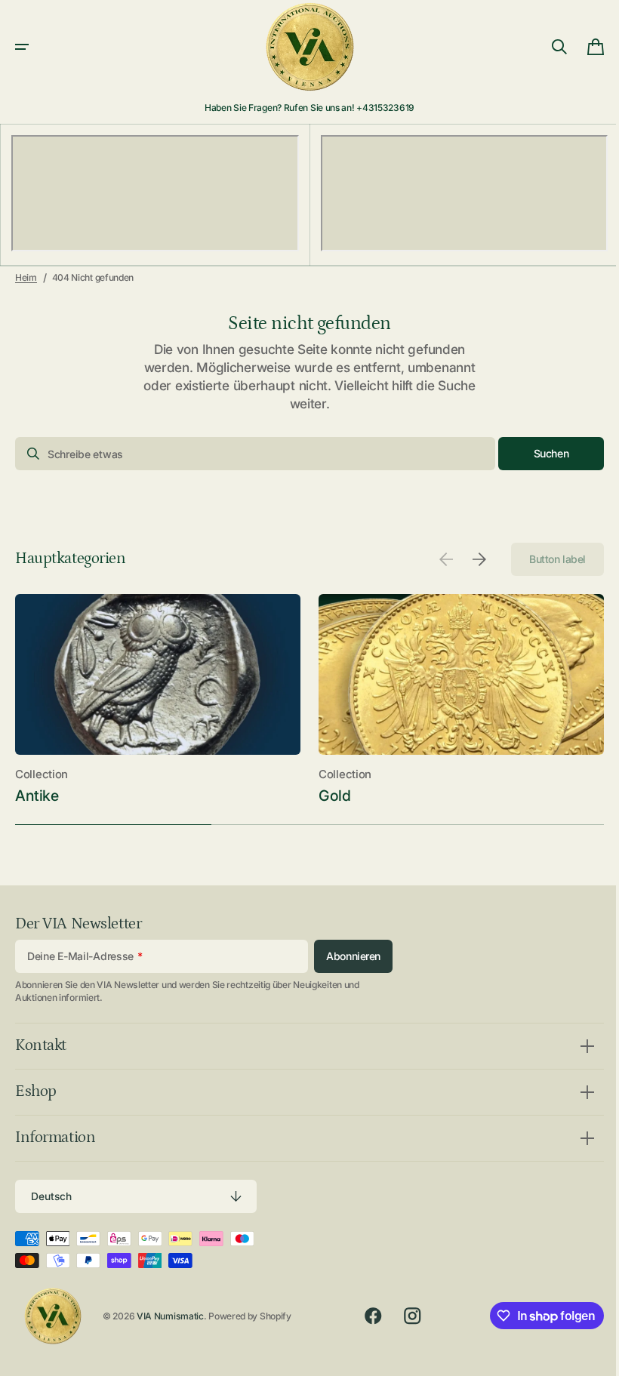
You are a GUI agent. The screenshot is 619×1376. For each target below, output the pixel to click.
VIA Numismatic (170, 1316)
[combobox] (249, 453)
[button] (21, 46)
